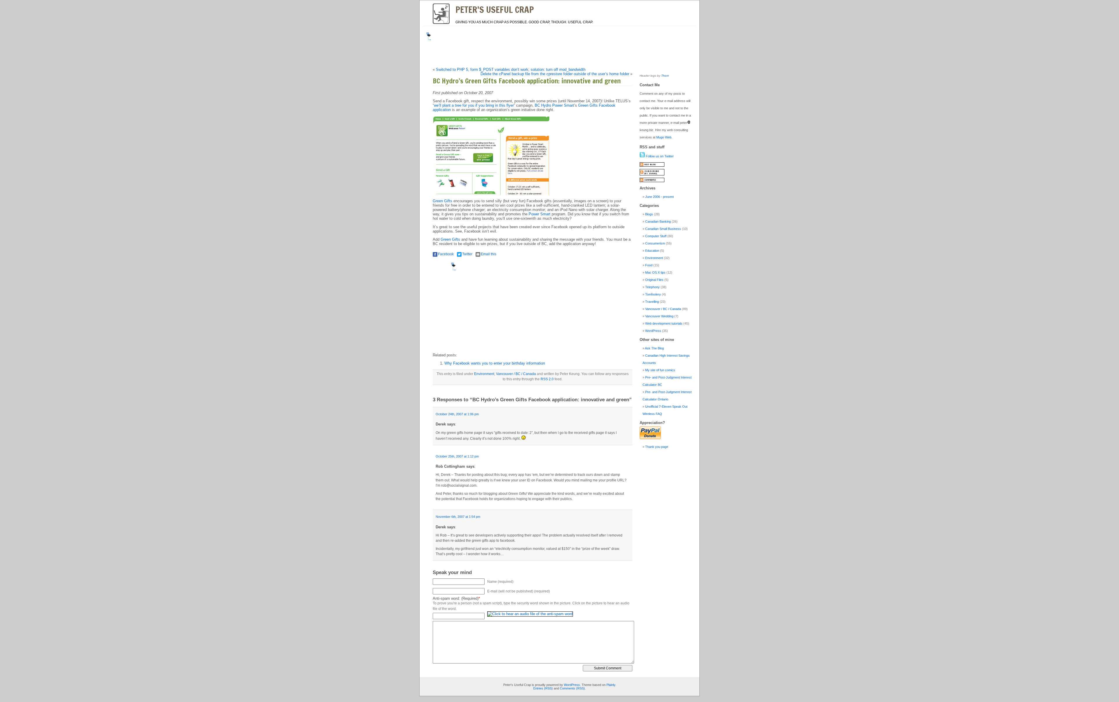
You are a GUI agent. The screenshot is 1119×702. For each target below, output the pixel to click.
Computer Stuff (655, 236)
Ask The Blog (654, 348)
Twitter (467, 254)
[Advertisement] (540, 45)
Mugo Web (663, 137)
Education (652, 250)
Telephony (652, 287)
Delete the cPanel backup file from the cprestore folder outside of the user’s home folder (555, 74)
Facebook (446, 254)
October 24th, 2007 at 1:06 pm (457, 414)
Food (648, 265)
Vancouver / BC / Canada (516, 374)
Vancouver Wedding (659, 316)
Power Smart (539, 214)
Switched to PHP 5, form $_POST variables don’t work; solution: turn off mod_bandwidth (510, 69)
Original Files (654, 279)
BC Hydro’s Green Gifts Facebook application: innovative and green (527, 81)
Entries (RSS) (543, 688)
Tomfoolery (653, 294)
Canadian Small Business (663, 229)
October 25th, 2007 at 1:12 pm (457, 456)
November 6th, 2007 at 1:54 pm (458, 516)
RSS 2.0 (547, 379)
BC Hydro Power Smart (554, 105)
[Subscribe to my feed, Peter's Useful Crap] (652, 165)
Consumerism (655, 243)
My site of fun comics (660, 370)
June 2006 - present (659, 196)
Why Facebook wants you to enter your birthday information (494, 363)
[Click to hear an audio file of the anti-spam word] (530, 616)
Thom (665, 75)
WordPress (653, 330)
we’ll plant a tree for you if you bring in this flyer (474, 105)
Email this (488, 254)
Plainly (610, 685)
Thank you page (656, 446)
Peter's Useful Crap (494, 9)
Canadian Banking (658, 221)
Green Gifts (442, 201)
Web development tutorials (663, 323)
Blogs (649, 214)
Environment (484, 374)
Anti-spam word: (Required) (455, 598)
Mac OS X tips (655, 272)
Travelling (652, 301)
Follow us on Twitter (659, 156)
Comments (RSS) (572, 688)
